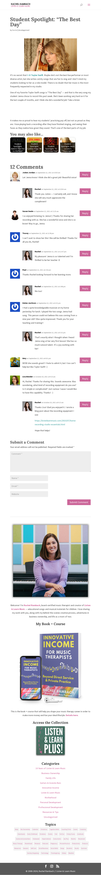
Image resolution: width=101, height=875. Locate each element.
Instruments (57, 839)
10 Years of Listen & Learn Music (50, 768)
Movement (81, 839)
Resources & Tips (50, 812)
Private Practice (65, 843)
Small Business (43, 848)
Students (69, 848)
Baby (16, 829)
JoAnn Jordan (28, 172)
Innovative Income (50, 787)
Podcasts (45, 843)
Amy (24, 358)
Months (73, 839)
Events (50, 834)
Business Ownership (50, 773)
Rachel (14, 30)
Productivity (76, 843)
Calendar (35, 829)
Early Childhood (32, 834)
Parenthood (28, 843)
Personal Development (50, 802)
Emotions (43, 834)
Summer (84, 848)
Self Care (33, 848)
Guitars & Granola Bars (50, 783)
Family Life (51, 778)
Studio (77, 848)
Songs (62, 848)
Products (85, 843)
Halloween (36, 839)
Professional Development (50, 807)
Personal (37, 843)
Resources (17, 848)
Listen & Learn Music (50, 792)
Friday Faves (71, 834)
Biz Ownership (25, 829)
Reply (85, 174)
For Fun (62, 834)
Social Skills (54, 848)
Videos (64, 853)
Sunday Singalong (33, 853)
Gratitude (80, 834)
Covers (75, 829)
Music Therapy (17, 843)
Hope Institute (46, 839)
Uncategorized (50, 817)
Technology (44, 853)
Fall (56, 834)
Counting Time (66, 829)
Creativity (83, 829)
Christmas (44, 829)
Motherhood (50, 797)
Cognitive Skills (54, 829)
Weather (71, 853)
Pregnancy (54, 843)
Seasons (25, 848)
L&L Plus (66, 839)
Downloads (21, 834)
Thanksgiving (55, 853)
